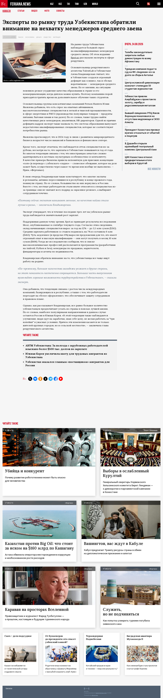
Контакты (9, 688)
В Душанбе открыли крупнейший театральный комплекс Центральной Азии (141, 146)
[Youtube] (61, 379)
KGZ (60, 3)
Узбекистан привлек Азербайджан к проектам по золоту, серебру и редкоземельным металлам (140, 101)
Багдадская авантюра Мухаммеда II (139, 637)
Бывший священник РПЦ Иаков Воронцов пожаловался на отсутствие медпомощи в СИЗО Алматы (142, 117)
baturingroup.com (101, 693)
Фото (46, 11)
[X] (30, 379)
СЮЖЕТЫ (60, 11)
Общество (47, 37)
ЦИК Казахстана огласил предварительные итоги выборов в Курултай (138, 160)
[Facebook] (56, 379)
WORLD (95, 3)
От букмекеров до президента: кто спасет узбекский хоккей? (60, 639)
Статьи (21, 11)
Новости (7, 11)
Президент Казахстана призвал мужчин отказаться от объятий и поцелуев (142, 132)
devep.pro (95, 695)
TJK (68, 3)
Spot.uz (75, 57)
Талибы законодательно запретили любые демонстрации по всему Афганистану (138, 57)
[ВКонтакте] (35, 379)
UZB (85, 3)
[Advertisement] (81, 403)
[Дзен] (45, 379)
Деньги (39, 37)
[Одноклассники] (40, 379)
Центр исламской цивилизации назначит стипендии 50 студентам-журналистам (142, 85)
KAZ (51, 3)
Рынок (20, 37)
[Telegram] (51, 379)
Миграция (56, 37)
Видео (34, 11)
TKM (77, 3)
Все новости (154, 169)
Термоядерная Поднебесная (94, 637)
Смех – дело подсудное (18, 636)
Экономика (29, 37)
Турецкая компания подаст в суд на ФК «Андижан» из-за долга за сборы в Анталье (141, 72)
